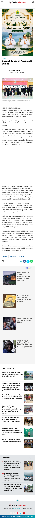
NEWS (4, 59)
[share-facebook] (24, 261)
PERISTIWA (13, 256)
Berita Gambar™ (17, 508)
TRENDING (6, 458)
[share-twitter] (28, 261)
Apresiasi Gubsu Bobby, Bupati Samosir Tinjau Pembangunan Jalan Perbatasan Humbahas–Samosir (12, 465)
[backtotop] (17, 501)
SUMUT (21, 256)
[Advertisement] (17, 165)
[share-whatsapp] (31, 261)
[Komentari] (3, 261)
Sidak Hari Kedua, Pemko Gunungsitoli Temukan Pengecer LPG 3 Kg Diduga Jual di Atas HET (13, 487)
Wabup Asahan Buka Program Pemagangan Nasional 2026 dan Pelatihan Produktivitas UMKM (12, 476)
